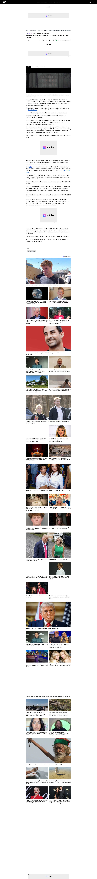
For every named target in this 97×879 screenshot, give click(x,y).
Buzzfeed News (32, 110)
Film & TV (40, 30)
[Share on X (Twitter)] (46, 40)
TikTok (30, 167)
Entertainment (44, 2)
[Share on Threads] (53, 40)
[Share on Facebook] (50, 40)
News (38, 2)
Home (27, 30)
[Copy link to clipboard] (40, 40)
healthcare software (31, 251)
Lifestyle (50, 2)
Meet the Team (57, 2)
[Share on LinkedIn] (43, 40)
